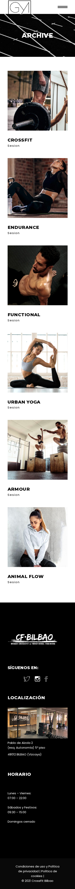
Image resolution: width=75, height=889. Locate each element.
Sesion (14, 146)
